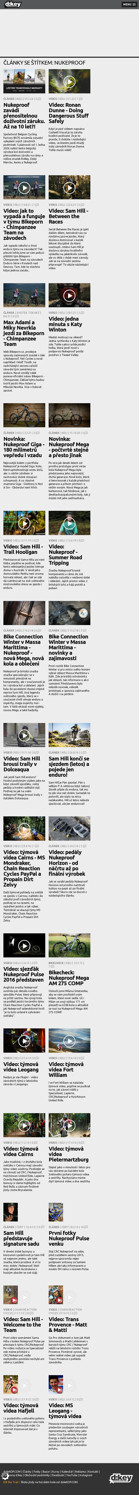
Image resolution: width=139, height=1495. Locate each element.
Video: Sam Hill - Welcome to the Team (23, 1324)
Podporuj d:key (12, 1475)
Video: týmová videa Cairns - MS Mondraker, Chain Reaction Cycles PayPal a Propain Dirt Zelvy (24, 868)
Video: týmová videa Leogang (20, 1066)
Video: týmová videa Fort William (66, 1069)
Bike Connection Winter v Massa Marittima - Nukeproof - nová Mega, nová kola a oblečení (23, 650)
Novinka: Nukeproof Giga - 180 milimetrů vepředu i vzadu (23, 447)
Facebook (58, 1475)
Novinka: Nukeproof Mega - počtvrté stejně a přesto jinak (69, 447)
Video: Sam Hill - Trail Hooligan (23, 549)
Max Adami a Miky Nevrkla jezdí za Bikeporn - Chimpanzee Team (23, 333)
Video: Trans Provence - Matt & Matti (68, 1324)
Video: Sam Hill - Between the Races (68, 216)
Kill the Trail (10, 1482)
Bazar (46, 1471)
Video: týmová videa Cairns (20, 1151)
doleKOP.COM (12, 1471)
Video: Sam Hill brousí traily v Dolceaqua (21, 763)
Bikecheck (56, 963)
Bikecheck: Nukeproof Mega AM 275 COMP (69, 977)
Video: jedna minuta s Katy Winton (65, 324)
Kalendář (67, 1471)
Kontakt (93, 1471)
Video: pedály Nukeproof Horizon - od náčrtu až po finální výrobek (67, 863)
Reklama (80, 1471)
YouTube (71, 1475)
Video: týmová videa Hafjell (20, 1408)
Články (27, 1471)
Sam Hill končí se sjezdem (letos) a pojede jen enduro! (69, 766)
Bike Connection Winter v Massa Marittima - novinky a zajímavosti (68, 647)
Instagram (86, 1475)
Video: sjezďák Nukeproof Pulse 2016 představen (23, 974)
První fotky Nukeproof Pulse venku (69, 1238)
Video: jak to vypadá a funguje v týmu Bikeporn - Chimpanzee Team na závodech (24, 224)
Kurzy (55, 1471)
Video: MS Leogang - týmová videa (65, 1410)
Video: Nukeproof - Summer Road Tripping (65, 554)
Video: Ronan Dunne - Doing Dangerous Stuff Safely (68, 113)
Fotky (37, 1471)
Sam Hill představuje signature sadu (21, 1238)
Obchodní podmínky (37, 1475)
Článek (8, 98)
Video (53, 98)
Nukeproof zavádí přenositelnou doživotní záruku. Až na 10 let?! (24, 115)
